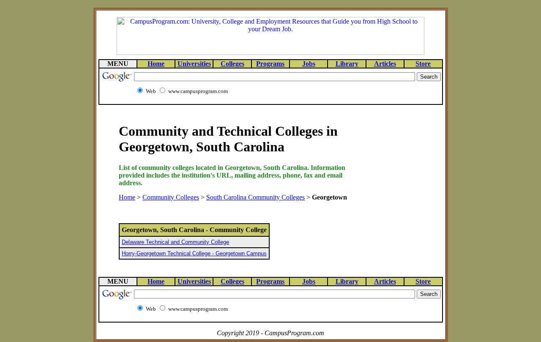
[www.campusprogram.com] (270, 52)
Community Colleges (170, 197)
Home (127, 197)
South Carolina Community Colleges (255, 197)
